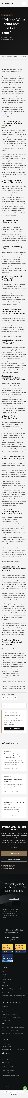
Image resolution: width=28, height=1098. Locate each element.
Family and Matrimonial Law (11, 1002)
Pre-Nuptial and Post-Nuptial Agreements (14, 1009)
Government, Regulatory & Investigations (13, 995)
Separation (5, 1006)
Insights (4, 974)
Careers (4, 982)
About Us (4, 971)
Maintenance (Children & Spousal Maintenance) (11, 1019)
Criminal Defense (6, 1057)
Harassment (5, 1062)
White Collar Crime (7, 1060)
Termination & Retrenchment (10, 1075)
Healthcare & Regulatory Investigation (13, 1049)
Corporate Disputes (7, 993)
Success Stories (6, 979)
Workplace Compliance (8, 1073)
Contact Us (5, 985)
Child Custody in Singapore (9, 1014)
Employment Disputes (8, 1070)
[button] (3, 698)
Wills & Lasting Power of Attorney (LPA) (13, 1027)
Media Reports (9, 56)
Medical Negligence (7, 1044)
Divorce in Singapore (8, 1012)
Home (2, 56)
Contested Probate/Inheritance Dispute (13, 1033)
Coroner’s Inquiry (6, 1046)
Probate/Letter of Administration (11, 1030)
